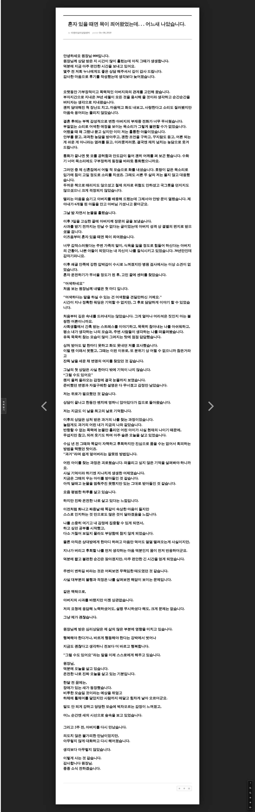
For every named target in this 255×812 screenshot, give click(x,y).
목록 (4, 406)
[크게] (250, 787)
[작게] (250, 792)
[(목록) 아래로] (250, 802)
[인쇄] (250, 807)
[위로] (250, 797)
